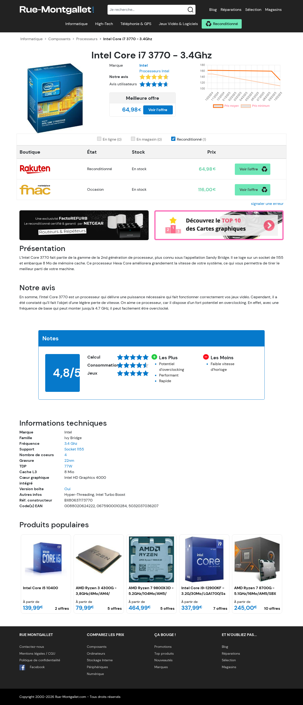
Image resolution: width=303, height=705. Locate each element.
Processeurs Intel (154, 71)
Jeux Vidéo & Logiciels (178, 23)
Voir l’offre (157, 109)
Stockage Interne (100, 660)
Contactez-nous (31, 646)
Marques (161, 667)
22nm (69, 460)
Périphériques (97, 667)
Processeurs (87, 38)
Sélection (253, 9)
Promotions (163, 646)
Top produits (164, 653)
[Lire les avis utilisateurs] (153, 85)
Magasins (273, 9)
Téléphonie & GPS (135, 23)
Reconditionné (225, 23)
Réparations (231, 9)
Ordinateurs (96, 653)
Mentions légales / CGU (37, 653)
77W (68, 466)
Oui (67, 488)
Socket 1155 (74, 449)
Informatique (76, 23)
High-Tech (104, 23)
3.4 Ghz (70, 443)
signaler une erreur (267, 203)
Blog (213, 9)
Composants (59, 38)
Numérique (95, 674)
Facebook (37, 667)
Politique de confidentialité (39, 660)
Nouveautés (163, 660)
